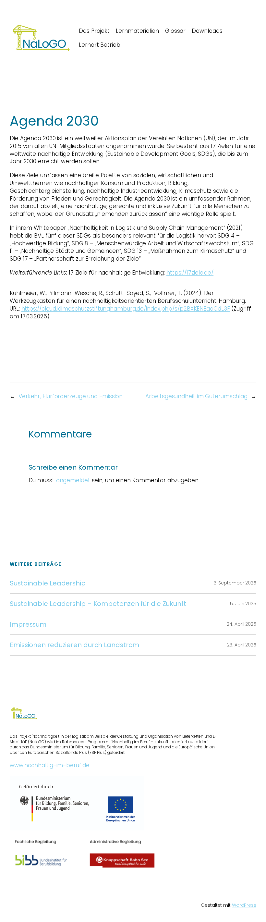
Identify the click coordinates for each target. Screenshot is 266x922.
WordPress (244, 905)
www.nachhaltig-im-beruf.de (49, 765)
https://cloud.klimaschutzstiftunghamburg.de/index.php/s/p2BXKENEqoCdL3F (125, 309)
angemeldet (73, 480)
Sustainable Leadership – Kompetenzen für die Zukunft (98, 603)
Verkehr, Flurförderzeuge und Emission (70, 396)
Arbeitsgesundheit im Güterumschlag (196, 396)
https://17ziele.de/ (189, 273)
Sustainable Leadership (48, 583)
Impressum (28, 624)
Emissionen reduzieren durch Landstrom (74, 644)
